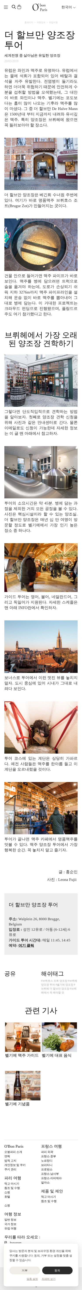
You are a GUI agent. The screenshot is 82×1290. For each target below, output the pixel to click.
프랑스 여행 (51, 1146)
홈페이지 (28, 22)
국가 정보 (10, 1224)
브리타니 (46, 1165)
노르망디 (46, 1160)
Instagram (15, 1242)
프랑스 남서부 (50, 1173)
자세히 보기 (49, 1279)
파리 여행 (12, 1178)
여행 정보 (12, 1214)
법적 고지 (10, 1160)
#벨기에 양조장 (64, 984)
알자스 (45, 1182)
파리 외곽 (47, 1152)
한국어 (67, 7)
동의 (57, 1270)
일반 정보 (10, 1219)
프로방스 (46, 1169)
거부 (25, 1270)
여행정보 (41, 22)
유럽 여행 (10, 1228)
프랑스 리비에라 (51, 1178)
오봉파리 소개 (13, 1152)
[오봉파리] (39, 7)
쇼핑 (7, 1192)
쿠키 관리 (10, 1169)
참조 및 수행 (12, 1188)
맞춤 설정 (32, 1279)
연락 (7, 1156)
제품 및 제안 (52, 1191)
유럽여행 (53, 22)
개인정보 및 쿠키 (15, 1165)
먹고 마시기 (11, 1183)
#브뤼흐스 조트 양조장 (54, 980)
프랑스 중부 (48, 1156)
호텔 (7, 1196)
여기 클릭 (26, 945)
